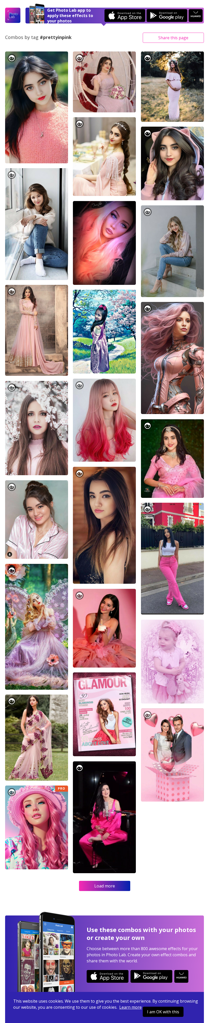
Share (173, 38)
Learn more (130, 1007)
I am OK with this (163, 1012)
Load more (104, 886)
